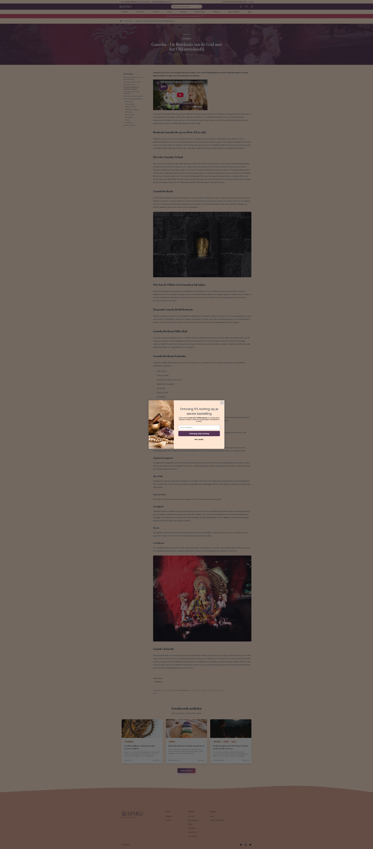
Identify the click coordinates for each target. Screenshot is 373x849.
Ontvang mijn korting (199, 434)
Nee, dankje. (199, 439)
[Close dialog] (222, 402)
